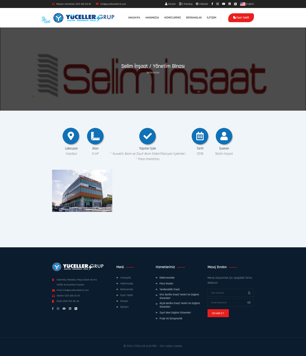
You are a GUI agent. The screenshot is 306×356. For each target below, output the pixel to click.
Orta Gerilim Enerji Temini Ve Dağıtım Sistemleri (179, 296)
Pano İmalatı (166, 283)
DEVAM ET (218, 313)
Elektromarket (167, 277)
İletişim (124, 307)
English (249, 4)
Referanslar (153, 72)
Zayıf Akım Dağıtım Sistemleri (175, 312)
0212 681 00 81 (83, 4)
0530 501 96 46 (71, 301)
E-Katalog (186, 4)
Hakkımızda (126, 283)
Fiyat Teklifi (242, 18)
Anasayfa (125, 278)
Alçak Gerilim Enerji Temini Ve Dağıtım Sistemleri (180, 305)
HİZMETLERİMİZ (172, 18)
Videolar (203, 4)
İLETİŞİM (211, 18)
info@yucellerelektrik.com (76, 290)
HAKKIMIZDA (152, 18)
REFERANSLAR (194, 18)
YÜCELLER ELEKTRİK (145, 346)
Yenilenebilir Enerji (170, 289)
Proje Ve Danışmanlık (171, 318)
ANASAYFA (134, 18)
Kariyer (171, 4)
